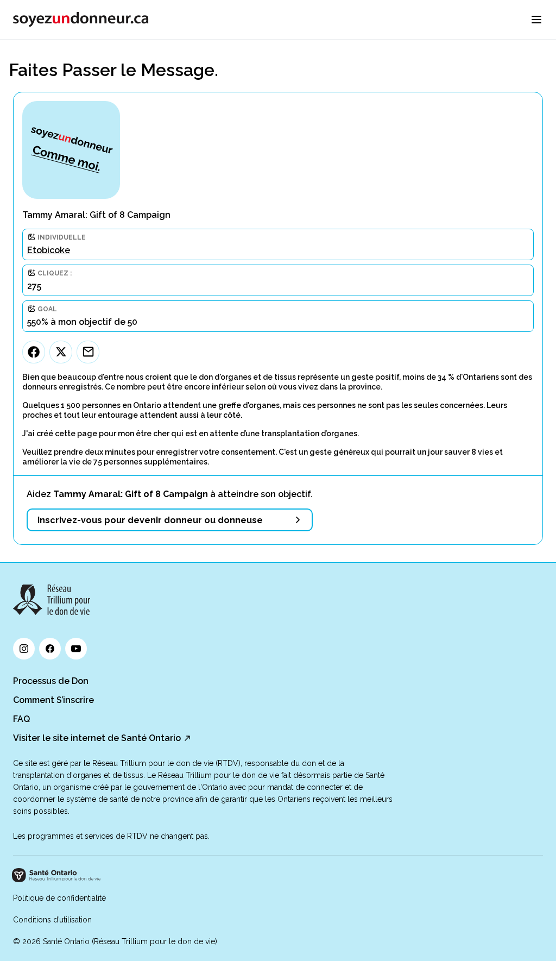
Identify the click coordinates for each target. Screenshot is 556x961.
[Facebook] (33, 352)
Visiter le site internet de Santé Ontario (97, 738)
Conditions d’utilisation (52, 919)
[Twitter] (60, 352)
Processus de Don (51, 681)
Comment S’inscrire (53, 700)
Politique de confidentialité (59, 898)
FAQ (21, 719)
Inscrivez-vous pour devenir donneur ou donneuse (150, 520)
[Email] (88, 352)
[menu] (536, 19)
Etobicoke (48, 250)
